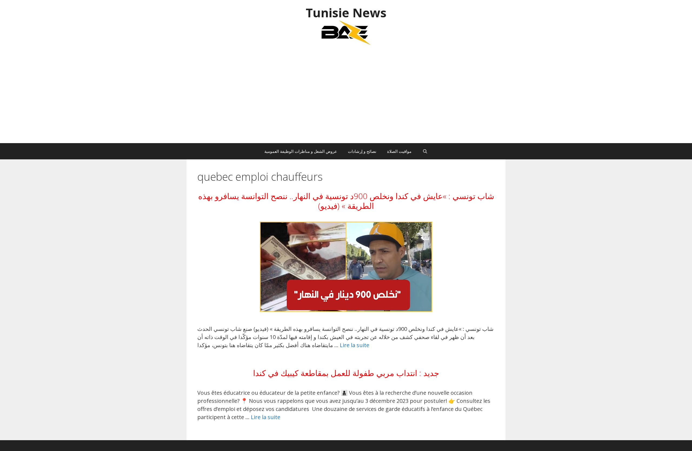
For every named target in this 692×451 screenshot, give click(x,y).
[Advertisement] (346, 97)
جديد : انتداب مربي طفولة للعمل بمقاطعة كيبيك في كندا (346, 372)
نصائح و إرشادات (362, 151)
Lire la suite (354, 345)
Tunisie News (346, 12)
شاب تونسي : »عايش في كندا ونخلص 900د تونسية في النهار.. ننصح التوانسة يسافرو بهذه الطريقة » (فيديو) (346, 200)
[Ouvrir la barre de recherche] (425, 151)
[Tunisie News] (346, 32)
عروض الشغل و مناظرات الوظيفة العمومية (300, 151)
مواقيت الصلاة (399, 151)
